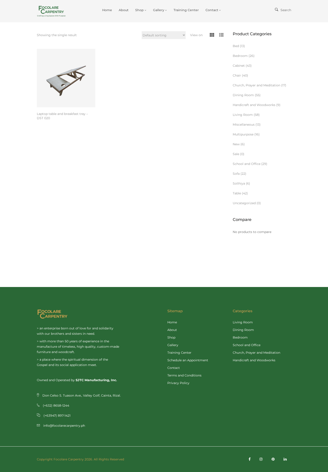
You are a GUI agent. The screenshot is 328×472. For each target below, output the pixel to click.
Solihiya (239, 183)
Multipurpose (243, 134)
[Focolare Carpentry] (55, 11)
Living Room (243, 115)
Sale (236, 154)
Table (237, 193)
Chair (237, 75)
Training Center (179, 353)
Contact (173, 368)
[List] (221, 35)
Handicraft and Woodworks (254, 105)
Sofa (236, 174)
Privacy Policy (178, 383)
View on (196, 35)
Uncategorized (244, 203)
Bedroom (240, 56)
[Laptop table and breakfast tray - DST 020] (66, 78)
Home (172, 322)
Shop (171, 337)
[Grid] (212, 35)
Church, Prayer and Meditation (256, 85)
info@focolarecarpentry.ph (64, 426)
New (236, 144)
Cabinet (239, 66)
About (172, 330)
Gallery (172, 345)
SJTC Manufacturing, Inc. (96, 380)
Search (285, 10)
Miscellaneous (244, 125)
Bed (236, 46)
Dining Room (243, 95)
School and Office (246, 164)
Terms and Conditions (184, 375)
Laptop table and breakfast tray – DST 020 (62, 116)
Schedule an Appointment (187, 360)
